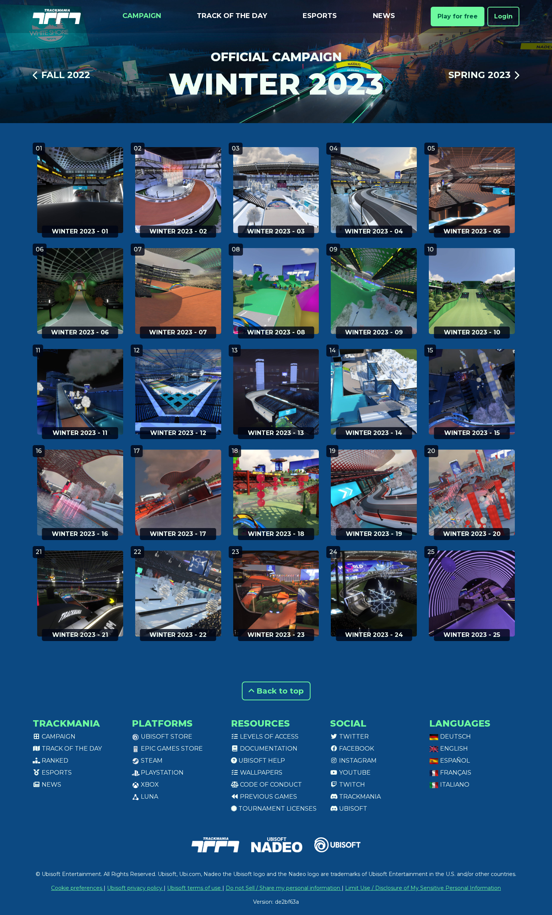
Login (503, 16)
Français (455, 772)
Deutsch (455, 736)
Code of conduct (270, 784)
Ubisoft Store (165, 736)
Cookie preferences (77, 888)
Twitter (353, 736)
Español (454, 760)
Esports (320, 16)
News (384, 16)
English (453, 748)
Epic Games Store (171, 748)
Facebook (356, 748)
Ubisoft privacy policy (135, 888)
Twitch (351, 784)
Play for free (457, 16)
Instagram (357, 760)
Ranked (54, 760)
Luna (148, 796)
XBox (149, 784)
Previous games (267, 796)
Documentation (267, 748)
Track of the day (232, 16)
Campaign (141, 16)
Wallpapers (260, 772)
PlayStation (161, 772)
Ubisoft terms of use (194, 888)
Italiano (454, 784)
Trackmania (359, 796)
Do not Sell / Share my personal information (284, 888)
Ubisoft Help (261, 760)
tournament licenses (277, 808)
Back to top (279, 690)
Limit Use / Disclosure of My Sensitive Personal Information (423, 888)
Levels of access (268, 736)
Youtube (354, 772)
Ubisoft (352, 808)
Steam (151, 760)
